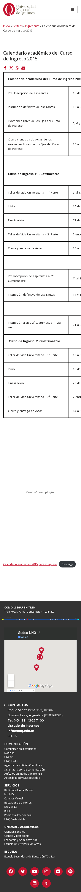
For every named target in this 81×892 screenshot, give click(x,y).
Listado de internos (24, 725)
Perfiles (18, 26)
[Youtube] (34, 871)
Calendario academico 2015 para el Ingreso (30, 564)
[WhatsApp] (17, 68)
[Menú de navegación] (73, 9)
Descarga (67, 564)
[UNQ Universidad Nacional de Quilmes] (19, 9)
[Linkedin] (34, 883)
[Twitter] (11, 68)
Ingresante (32, 26)
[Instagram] (46, 871)
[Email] (23, 68)
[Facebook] (5, 68)
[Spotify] (70, 871)
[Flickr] (58, 871)
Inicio (6, 26)
